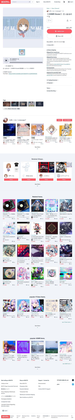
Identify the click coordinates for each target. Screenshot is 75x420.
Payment (50, 82)
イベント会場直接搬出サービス (8, 396)
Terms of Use (18, 417)
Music (48, 8)
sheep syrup (29, 175)
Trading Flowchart (52, 80)
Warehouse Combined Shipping (27, 394)
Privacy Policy (38, 417)
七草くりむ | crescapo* (17, 120)
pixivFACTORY (50, 75)
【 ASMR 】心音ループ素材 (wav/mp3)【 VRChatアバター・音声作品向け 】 (23, 140)
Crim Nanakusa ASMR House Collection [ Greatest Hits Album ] (51, 138)
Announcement (42, 383)
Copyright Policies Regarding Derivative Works (8, 405)
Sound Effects (20, 136)
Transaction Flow (24, 391)
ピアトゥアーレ (65, 175)
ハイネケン (46, 175)
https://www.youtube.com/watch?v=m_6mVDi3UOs (23, 73)
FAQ (39, 386)
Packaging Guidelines (6, 399)
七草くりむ (11, 175)
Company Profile (12, 417)
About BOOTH (46, 1)
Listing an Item (4, 383)
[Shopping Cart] (64, 2)
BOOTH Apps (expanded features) (9, 386)
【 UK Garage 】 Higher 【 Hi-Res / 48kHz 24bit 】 (65, 138)
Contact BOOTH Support (44, 389)
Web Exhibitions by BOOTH (26, 397)
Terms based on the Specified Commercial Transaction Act (59, 417)
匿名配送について (5, 389)
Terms (48, 88)
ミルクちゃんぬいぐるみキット (37, 140)
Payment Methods (24, 389)
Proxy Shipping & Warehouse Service (8, 392)
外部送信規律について (46, 417)
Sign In (38, 1)
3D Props (33, 136)
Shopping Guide (23, 386)
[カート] (63, 11)
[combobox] (21, 2)
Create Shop (57, 1)
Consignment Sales (5, 401)
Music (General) (55, 8)
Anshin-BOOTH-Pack (58, 64)
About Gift (50, 45)
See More (37, 184)
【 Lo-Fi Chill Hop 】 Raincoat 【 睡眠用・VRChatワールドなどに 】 (9, 140)
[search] (29, 2)
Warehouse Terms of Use (25, 417)
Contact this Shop (51, 90)
